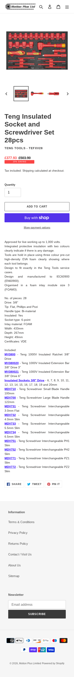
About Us (14, 565)
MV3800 (10, 354)
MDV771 (10, 458)
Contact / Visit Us (20, 554)
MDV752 (10, 449)
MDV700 (10, 397)
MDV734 (10, 432)
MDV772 (10, 467)
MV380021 (12, 371)
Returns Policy (18, 543)
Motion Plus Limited (30, 663)
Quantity (10, 184)
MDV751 (10, 441)
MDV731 (10, 406)
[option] (21, 93)
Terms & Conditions (21, 522)
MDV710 (10, 389)
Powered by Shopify (53, 663)
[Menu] (67, 6)
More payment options (37, 227)
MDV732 (10, 415)
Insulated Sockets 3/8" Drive (24, 380)
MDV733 (10, 423)
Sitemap (13, 576)
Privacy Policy (18, 532)
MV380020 (12, 363)
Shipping (28, 170)
